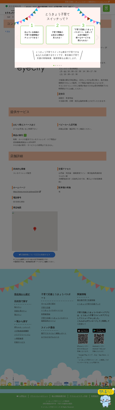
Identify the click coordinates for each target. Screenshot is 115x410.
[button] (97, 37)
